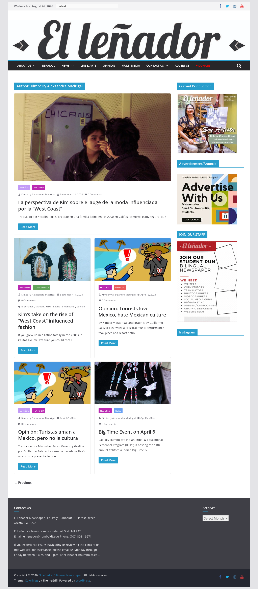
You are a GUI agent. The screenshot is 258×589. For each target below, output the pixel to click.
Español (24, 187)
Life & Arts (88, 65)
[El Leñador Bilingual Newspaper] (129, 23)
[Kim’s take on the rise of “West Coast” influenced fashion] (52, 259)
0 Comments (95, 194)
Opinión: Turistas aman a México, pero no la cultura (48, 434)
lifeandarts (68, 306)
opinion (81, 306)
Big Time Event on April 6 (127, 431)
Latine (56, 306)
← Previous (23, 482)
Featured (39, 187)
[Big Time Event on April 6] (133, 383)
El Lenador (27, 306)
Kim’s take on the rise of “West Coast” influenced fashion (45, 320)
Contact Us (155, 65)
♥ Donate (203, 65)
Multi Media (131, 65)
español (48, 65)
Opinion (109, 65)
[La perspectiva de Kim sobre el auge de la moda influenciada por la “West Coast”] (92, 137)
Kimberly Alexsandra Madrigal (38, 194)
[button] (33, 65)
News (65, 65)
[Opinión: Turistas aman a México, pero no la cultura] (52, 383)
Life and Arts (42, 287)
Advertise (182, 65)
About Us (24, 65)
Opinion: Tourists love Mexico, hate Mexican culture (132, 311)
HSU (48, 306)
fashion (39, 306)
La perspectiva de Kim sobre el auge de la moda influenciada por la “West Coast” (88, 205)
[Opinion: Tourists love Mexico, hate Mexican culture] (133, 259)
